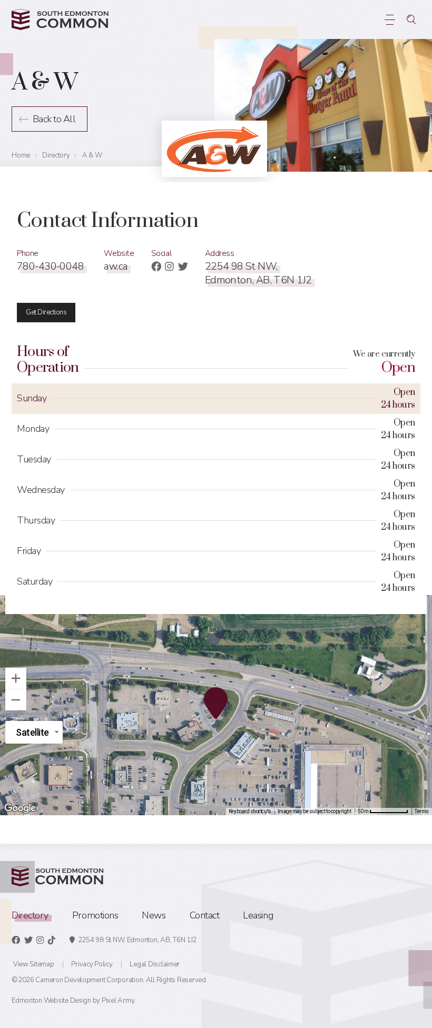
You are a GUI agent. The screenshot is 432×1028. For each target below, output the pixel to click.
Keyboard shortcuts (250, 811)
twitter (183, 266)
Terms (422, 811)
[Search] (411, 19)
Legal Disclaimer (155, 964)
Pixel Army (118, 1000)
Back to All (54, 119)
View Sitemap (33, 964)
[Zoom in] (15, 678)
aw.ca (115, 266)
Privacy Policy (91, 964)
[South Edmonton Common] (60, 19)
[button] (216, 705)
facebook (156, 266)
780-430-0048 (50, 266)
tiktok (51, 940)
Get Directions (46, 312)
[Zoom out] (15, 699)
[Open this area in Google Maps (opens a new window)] (20, 808)
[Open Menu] (390, 19)
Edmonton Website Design (51, 1000)
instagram (169, 266)
